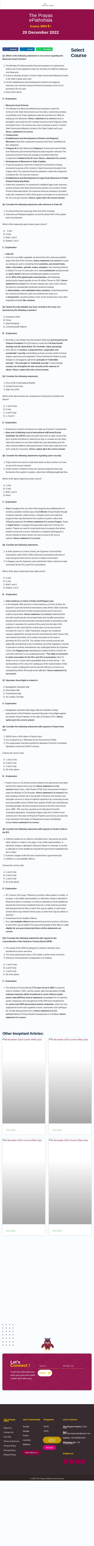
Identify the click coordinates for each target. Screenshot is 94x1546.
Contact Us (8, 1432)
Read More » (11, 1130)
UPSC (46, 1427)
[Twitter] (77, 1461)
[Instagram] (71, 1461)
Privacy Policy (10, 1446)
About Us (8, 1428)
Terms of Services (11, 1441)
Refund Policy (10, 1455)
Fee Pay (7, 1437)
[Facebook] (65, 1461)
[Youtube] (82, 1461)
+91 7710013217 (71, 1443)
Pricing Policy (10, 1450)
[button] (10, 49)
